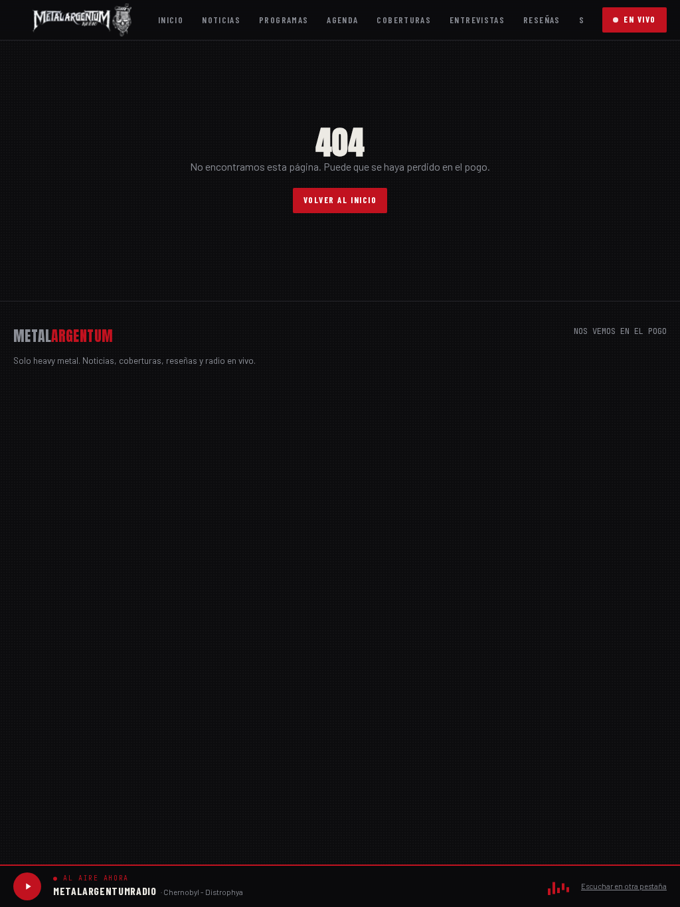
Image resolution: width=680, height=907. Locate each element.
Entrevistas (477, 19)
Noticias (221, 19)
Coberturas (404, 19)
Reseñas (541, 19)
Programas (283, 19)
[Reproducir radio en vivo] (27, 886)
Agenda (342, 19)
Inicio (170, 19)
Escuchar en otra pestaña (624, 886)
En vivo (640, 19)
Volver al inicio (340, 200)
